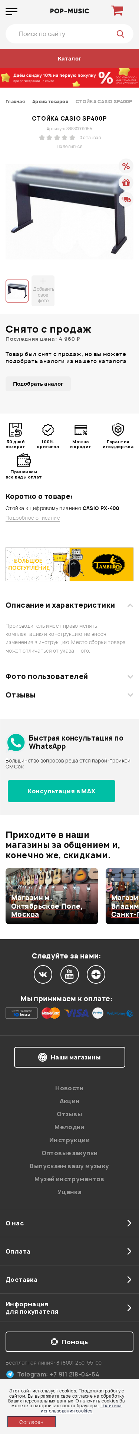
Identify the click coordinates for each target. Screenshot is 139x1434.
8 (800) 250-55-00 (79, 1362)
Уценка (69, 1192)
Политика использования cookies (81, 1408)
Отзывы (21, 695)
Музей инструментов (69, 1179)
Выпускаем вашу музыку (69, 1166)
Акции (70, 1101)
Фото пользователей (47, 676)
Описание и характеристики (60, 605)
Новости (69, 1088)
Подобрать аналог (38, 383)
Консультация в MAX (61, 791)
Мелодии (69, 1127)
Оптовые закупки (70, 1153)
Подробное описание (33, 518)
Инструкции (69, 1140)
